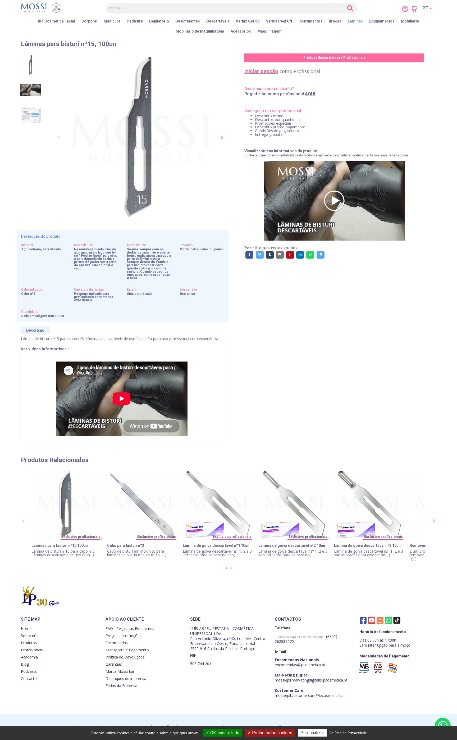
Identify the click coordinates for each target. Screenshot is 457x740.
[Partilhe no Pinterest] (290, 255)
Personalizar (312, 732)
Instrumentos (310, 21)
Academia (29, 657)
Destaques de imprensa (126, 678)
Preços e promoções (123, 635)
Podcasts (29, 671)
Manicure (112, 21)
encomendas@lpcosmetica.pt (300, 664)
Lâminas (355, 21)
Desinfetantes (187, 21)
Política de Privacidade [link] (348, 733)
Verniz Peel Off (279, 21)
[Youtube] (371, 620)
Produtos (29, 642)
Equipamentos (382, 21)
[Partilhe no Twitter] (260, 255)
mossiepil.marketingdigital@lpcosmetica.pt (311, 680)
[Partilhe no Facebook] (249, 255)
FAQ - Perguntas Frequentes (130, 628)
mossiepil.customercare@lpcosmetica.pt (309, 695)
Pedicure (135, 21)
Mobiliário (410, 21)
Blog (25, 664)
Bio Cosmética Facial (56, 21)
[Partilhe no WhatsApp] (310, 255)
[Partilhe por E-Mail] (280, 255)
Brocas (335, 21)
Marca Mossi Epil (120, 671)
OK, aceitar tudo (224, 732)
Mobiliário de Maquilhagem (200, 31)
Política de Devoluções (125, 657)
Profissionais (32, 649)
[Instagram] (380, 620)
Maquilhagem (269, 31)
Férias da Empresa (121, 685)
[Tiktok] (397, 621)
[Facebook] (363, 620)
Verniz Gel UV (248, 21)
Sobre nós (29, 635)
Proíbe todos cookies (271, 732)
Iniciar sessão (261, 71)
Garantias (114, 664)
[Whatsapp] (388, 620)
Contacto (29, 678)
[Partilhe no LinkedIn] (300, 255)
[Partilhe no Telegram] (321, 255)
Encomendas (117, 642)
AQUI (310, 93)
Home (26, 628)
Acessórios (241, 31)
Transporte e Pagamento (127, 649)
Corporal (89, 21)
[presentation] (58, 138)
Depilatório (159, 21)
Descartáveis (218, 21)
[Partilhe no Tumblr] (270, 255)
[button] (427, 8)
